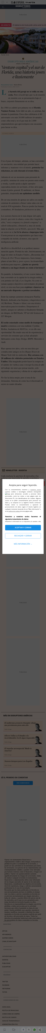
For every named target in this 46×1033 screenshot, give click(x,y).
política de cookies (14, 511)
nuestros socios (35, 490)
